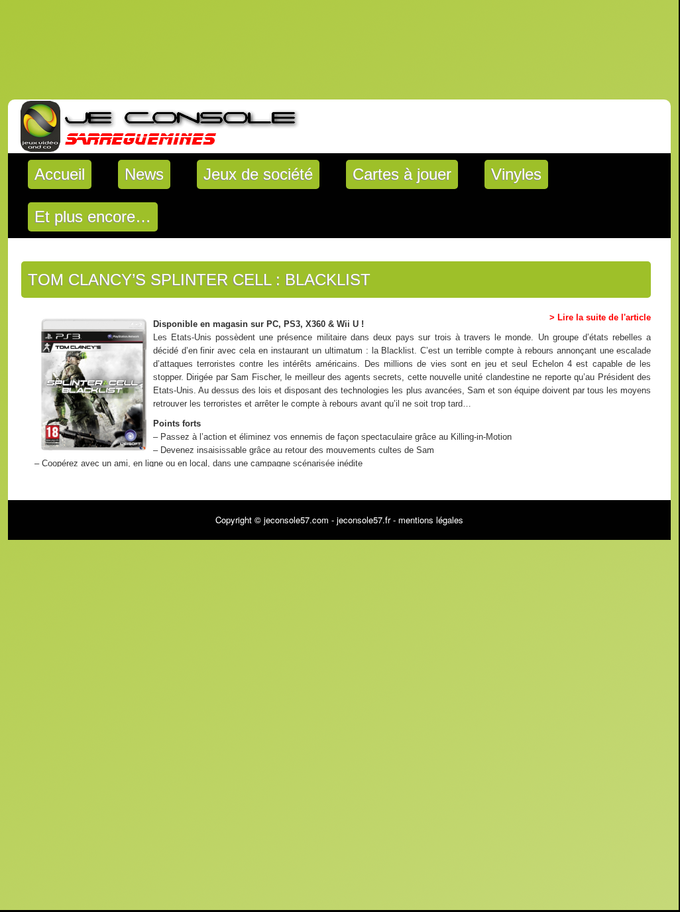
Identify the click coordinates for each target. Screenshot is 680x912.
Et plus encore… (92, 217)
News (144, 174)
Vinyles (516, 174)
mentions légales (430, 519)
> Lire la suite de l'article (600, 317)
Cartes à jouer (402, 174)
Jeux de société (258, 174)
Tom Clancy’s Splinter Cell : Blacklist (199, 280)
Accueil (59, 174)
